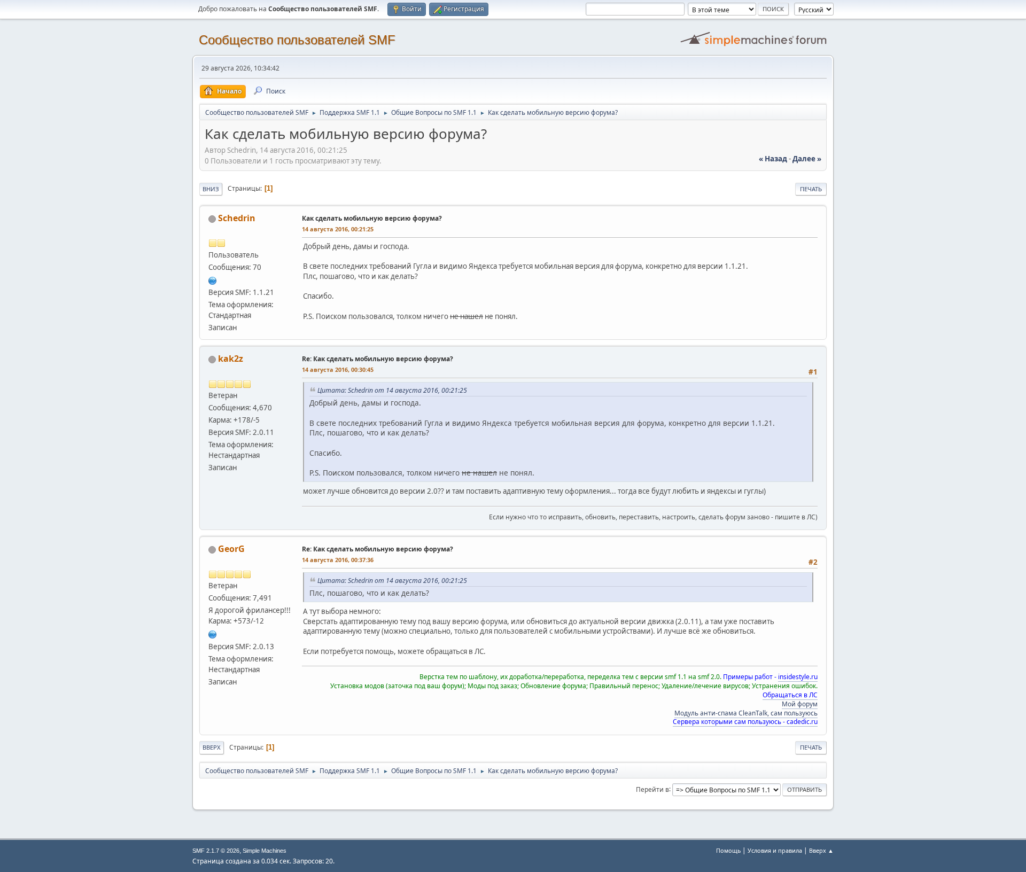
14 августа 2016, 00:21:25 (338, 229)
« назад (773, 159)
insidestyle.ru (798, 676)
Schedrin (236, 218)
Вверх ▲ (821, 850)
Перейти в (652, 788)
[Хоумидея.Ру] (212, 279)
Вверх (212, 747)
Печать (811, 189)
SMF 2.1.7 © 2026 (215, 850)
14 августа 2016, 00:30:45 (338, 369)
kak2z (230, 358)
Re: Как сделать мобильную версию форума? (377, 358)
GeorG (231, 549)
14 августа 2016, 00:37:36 (338, 560)
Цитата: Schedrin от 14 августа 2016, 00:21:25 (392, 390)
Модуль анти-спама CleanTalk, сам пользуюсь (746, 713)
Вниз (211, 189)
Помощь (728, 850)
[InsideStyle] (212, 633)
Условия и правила (775, 850)
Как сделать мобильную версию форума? (372, 218)
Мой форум (800, 703)
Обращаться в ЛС (790, 694)
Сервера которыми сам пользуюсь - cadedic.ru (745, 721)
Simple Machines (264, 850)
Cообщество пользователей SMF (297, 40)
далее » (806, 159)
